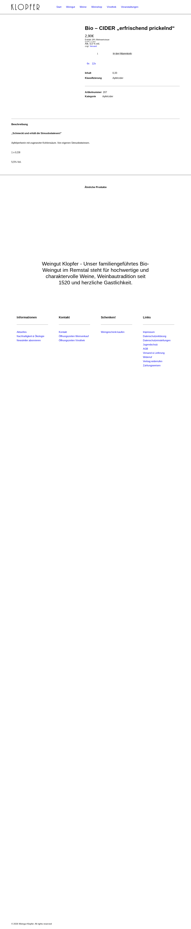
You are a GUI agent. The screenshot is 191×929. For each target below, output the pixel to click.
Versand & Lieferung (154, 353)
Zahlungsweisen (152, 365)
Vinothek (111, 7)
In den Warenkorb (122, 53)
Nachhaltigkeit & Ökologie (30, 336)
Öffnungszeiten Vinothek (72, 340)
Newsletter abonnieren (29, 340)
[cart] (178, 7)
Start (58, 7)
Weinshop (96, 7)
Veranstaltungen (129, 7)
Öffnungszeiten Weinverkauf (74, 336)
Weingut (70, 7)
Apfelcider (107, 96)
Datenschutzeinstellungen (157, 340)
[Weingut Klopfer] (25, 7)
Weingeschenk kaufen (112, 332)
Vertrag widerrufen (152, 361)
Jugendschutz (150, 344)
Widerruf (147, 357)
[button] (44, 47)
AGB (145, 348)
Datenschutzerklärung (154, 336)
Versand (93, 46)
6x (87, 63)
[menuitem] (58, 7)
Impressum (149, 332)
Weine (83, 7)
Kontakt (63, 332)
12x (93, 63)
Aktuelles (22, 332)
